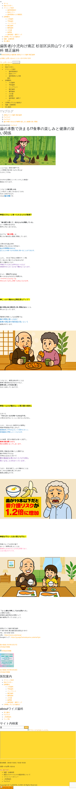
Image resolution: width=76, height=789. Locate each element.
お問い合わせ (4, 770)
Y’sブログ (7, 715)
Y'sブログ (13, 125)
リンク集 (7, 719)
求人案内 (7, 41)
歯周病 (9, 32)
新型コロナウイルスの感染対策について (17, 774)
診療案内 (7, 17)
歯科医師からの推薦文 (14, 14)
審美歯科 (10, 28)
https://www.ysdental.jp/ (13, 635)
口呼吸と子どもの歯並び (12, 37)
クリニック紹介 (9, 8)
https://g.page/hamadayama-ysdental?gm (25, 637)
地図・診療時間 (9, 39)
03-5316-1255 (5, 760)
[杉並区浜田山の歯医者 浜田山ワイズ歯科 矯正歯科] (17, 54)
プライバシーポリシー (11, 777)
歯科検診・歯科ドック (14, 34)
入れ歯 (9, 30)
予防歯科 (10, 21)
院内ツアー (11, 12)
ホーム (6, 3)
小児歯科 (10, 19)
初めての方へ (8, 5)
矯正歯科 (10, 25)
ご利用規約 (7, 717)
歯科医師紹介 (11, 10)
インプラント (11, 23)
